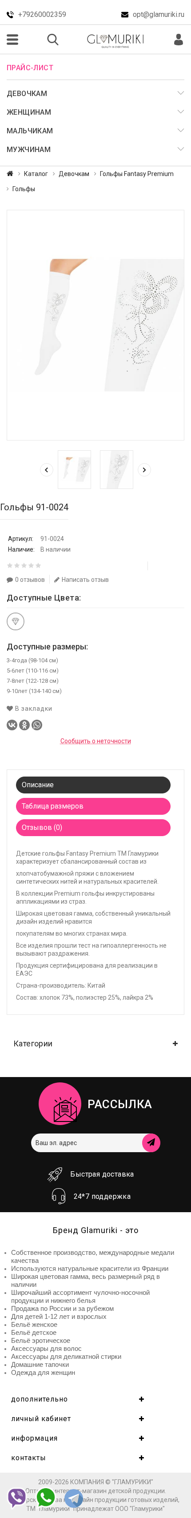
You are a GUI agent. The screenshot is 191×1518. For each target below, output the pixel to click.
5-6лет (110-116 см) (33, 670)
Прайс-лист (30, 68)
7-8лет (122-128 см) (33, 680)
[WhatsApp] (37, 725)
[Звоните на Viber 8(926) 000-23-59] (17, 1498)
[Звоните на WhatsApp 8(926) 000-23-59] (45, 1498)
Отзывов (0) (42, 827)
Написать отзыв (85, 579)
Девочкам (74, 173)
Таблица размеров (53, 806)
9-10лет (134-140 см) (34, 691)
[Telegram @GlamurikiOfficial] (73, 1499)
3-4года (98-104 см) (32, 660)
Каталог (36, 173)
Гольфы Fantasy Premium (137, 173)
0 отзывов (30, 579)
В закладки (32, 708)
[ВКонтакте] (12, 725)
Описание (38, 785)
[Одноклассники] (24, 725)
